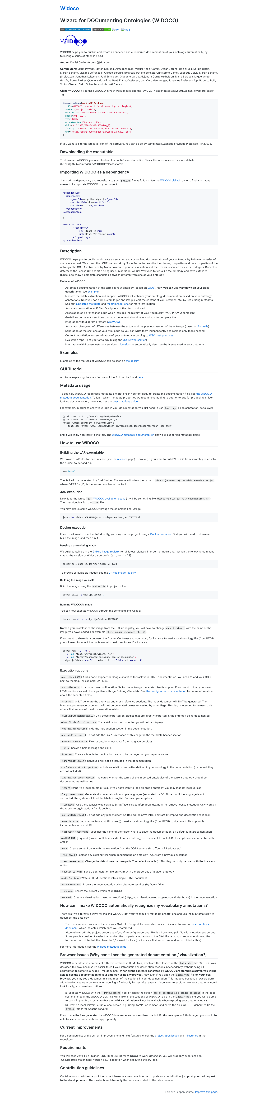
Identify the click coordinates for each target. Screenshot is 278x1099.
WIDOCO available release (109, 498)
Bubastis (203, 326)
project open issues (167, 1035)
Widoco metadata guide (111, 946)
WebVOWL (114, 321)
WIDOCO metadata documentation (133, 434)
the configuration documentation (166, 691)
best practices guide (125, 401)
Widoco (69, 8)
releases (122, 459)
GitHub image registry (106, 551)
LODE (151, 287)
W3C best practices (161, 335)
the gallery (132, 360)
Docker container (160, 534)
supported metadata (88, 303)
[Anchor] (115, 151)
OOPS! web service (134, 339)
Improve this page (206, 1092)
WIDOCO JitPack (170, 180)
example (93, 291)
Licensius (124, 344)
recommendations (118, 303)
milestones (191, 1035)
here (140, 377)
